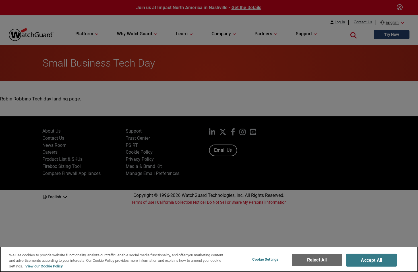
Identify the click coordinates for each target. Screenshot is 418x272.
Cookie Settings (265, 259)
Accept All (371, 260)
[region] (209, 259)
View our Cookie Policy (44, 266)
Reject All (317, 260)
